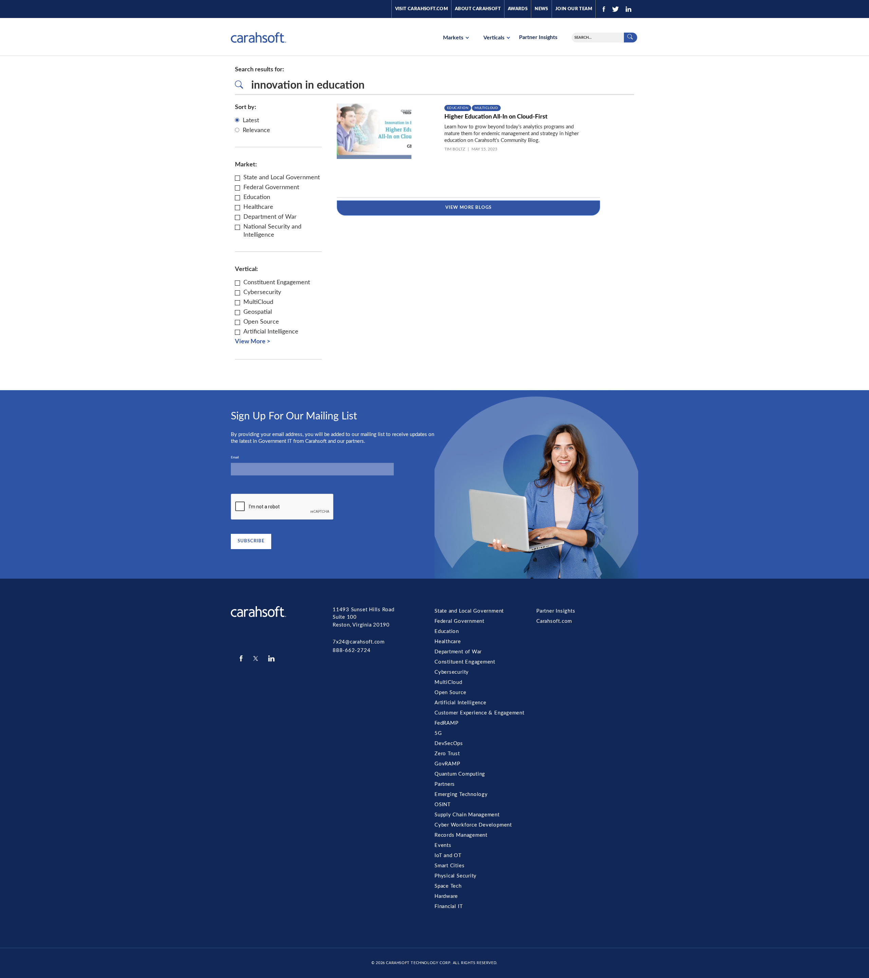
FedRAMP (446, 723)
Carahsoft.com (554, 621)
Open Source (450, 692)
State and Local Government (469, 611)
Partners (444, 784)
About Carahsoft (478, 9)
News (541, 9)
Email (235, 457)
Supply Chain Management (467, 814)
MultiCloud (486, 108)
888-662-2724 (351, 650)
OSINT (442, 804)
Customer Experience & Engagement (479, 713)
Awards (518, 9)
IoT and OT (448, 855)
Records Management (460, 835)
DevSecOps (448, 743)
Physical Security (455, 876)
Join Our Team (573, 9)
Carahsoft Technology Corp (418, 963)
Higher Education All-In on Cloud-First (496, 117)
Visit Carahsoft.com (421, 9)
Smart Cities (449, 865)
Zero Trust (447, 753)
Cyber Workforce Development (473, 825)
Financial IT (448, 906)
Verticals (494, 37)
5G (438, 733)
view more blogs (468, 207)
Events (442, 845)
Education (458, 108)
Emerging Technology (461, 794)
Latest (251, 120)
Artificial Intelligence (460, 702)
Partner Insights (538, 37)
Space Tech (448, 886)
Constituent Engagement (464, 662)
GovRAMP (447, 763)
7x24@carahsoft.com (359, 642)
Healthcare (447, 641)
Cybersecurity (451, 672)
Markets (454, 37)
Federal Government (459, 621)
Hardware (446, 896)
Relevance (256, 130)
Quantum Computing (459, 774)
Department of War (458, 651)
